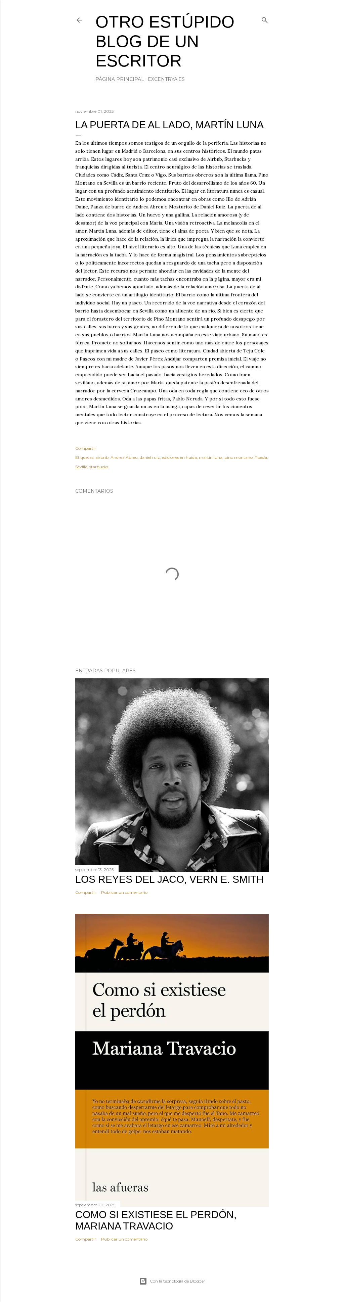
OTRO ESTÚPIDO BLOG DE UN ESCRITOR (164, 41)
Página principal (119, 79)
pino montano (238, 457)
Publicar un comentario (124, 892)
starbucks (98, 466)
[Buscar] (265, 18)
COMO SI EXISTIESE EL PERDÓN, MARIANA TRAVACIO (155, 1220)
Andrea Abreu (124, 457)
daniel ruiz (150, 457)
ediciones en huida (179, 457)
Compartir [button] (85, 448)
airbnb (102, 457)
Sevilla (81, 466)
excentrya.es (166, 79)
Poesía (261, 457)
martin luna (210, 457)
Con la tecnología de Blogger (177, 1281)
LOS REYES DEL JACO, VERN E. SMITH (169, 879)
